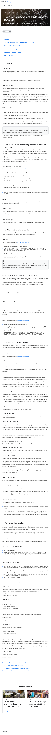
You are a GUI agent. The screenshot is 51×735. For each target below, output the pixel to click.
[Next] (45, 701)
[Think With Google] (6, 1)
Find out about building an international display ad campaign (16, 670)
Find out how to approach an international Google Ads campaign (17, 662)
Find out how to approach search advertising (13, 665)
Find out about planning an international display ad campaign (16, 668)
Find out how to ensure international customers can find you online (18, 660)
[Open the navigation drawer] (2, 6)
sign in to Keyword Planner (23, 169)
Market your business (10, 12)
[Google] (4, 731)
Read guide (7, 711)
